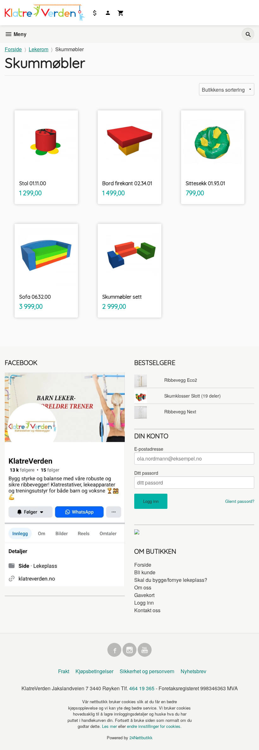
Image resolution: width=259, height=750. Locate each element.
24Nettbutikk (141, 738)
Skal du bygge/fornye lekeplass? (170, 579)
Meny (19, 34)
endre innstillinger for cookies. (154, 726)
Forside (13, 49)
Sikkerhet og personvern (147, 671)
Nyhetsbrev (193, 671)
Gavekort (144, 595)
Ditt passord (146, 473)
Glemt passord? (239, 501)
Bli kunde (144, 572)
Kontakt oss (147, 610)
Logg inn (144, 602)
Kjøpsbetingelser (94, 671)
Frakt (63, 671)
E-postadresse (148, 449)
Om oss (142, 587)
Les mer (110, 726)
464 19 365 (141, 688)
